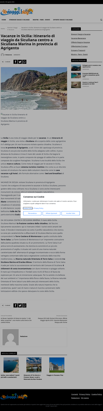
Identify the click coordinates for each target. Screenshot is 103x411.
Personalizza (32, 213)
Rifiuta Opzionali (51, 213)
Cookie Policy (27, 208)
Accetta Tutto (70, 213)
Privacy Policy (38, 208)
